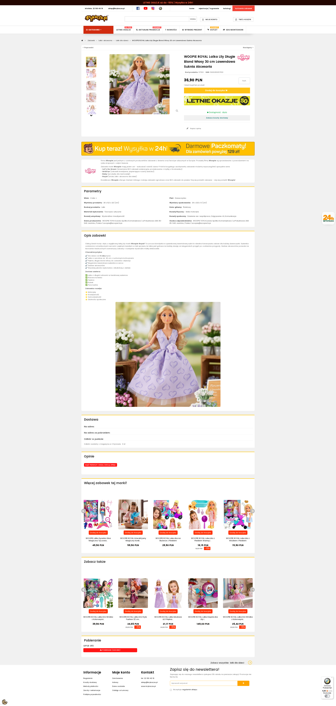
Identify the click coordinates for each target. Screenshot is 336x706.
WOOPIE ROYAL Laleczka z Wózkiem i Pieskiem (238, 539)
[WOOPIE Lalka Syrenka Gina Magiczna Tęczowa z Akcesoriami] (98, 514)
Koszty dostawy (90, 682)
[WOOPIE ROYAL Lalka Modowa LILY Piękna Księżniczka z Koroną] (168, 593)
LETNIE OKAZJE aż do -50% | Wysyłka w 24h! (168, 2)
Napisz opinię (195, 128)
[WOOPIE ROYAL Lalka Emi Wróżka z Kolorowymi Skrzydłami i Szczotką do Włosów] (98, 593)
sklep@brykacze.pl (149, 682)
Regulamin (88, 678)
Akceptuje (185, 689)
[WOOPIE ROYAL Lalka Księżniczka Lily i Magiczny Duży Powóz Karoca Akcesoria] (203, 593)
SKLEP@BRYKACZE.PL (116, 8)
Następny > (248, 47)
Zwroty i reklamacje (91, 690)
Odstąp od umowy (120, 690)
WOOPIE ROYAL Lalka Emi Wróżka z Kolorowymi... (98, 618)
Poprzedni (91, 55)
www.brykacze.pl (148, 686)
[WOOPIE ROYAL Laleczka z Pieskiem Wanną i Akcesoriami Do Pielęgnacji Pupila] (203, 514)
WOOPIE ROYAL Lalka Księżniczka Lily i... (203, 618)
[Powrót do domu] (82, 40)
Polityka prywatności (92, 694)
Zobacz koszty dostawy (217, 118)
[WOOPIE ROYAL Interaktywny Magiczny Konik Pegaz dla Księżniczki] (133, 514)
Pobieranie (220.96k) (111, 650)
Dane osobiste (118, 686)
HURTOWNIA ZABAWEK (243, 8)
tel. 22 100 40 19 (147, 678)
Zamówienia (117, 678)
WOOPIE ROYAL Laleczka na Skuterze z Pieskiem (168, 539)
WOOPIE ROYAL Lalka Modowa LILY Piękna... (168, 618)
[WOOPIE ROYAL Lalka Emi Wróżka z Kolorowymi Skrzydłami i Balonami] (238, 593)
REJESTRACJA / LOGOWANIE (209, 8)
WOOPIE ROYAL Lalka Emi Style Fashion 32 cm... (133, 618)
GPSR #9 (88, 645)
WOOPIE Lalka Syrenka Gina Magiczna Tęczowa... (98, 539)
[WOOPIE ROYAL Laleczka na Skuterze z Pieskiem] (168, 514)
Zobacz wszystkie (227, 662)
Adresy (115, 682)
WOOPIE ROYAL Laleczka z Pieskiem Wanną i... (203, 539)
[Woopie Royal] (90, 171)
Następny (91, 115)
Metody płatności (90, 686)
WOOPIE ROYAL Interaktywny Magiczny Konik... (133, 539)
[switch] (327, 696)
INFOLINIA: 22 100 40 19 (94, 8)
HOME (191, 8)
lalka (151, 246)
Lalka (90, 258)
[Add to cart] (98, 533)
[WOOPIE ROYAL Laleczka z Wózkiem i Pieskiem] (238, 514)
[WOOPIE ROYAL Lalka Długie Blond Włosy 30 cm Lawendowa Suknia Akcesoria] (91, 62)
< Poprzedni (88, 47)
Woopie (134, 243)
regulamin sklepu (189, 689)
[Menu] (331, 678)
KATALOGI (227, 8)
